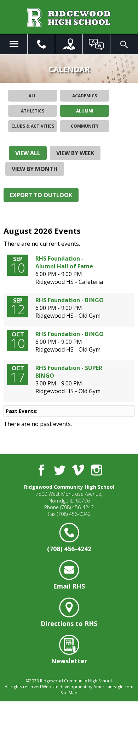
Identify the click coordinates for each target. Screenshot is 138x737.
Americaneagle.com (113, 687)
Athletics (32, 111)
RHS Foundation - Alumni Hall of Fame (64, 262)
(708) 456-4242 (77, 507)
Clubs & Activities (32, 126)
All (32, 96)
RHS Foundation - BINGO (69, 300)
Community (85, 126)
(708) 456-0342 (74, 514)
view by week (75, 153)
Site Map (69, 693)
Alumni (84, 111)
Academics (84, 96)
